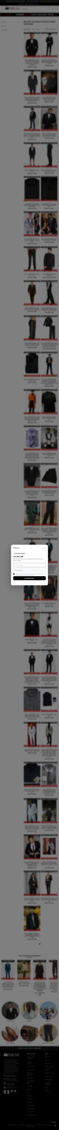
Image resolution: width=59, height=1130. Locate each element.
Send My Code (29, 578)
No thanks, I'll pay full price (29, 582)
